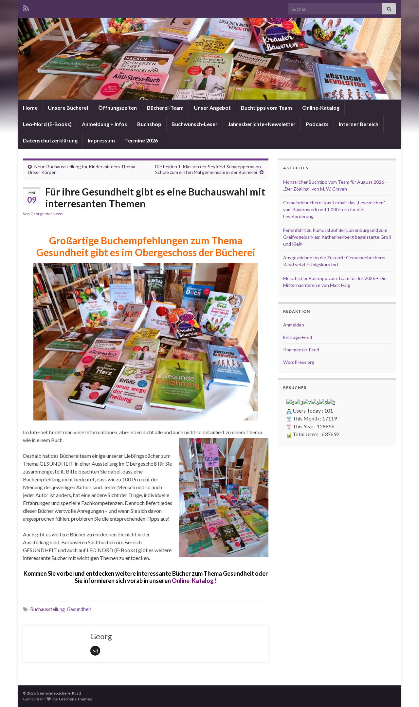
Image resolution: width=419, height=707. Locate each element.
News (58, 213)
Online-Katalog (320, 107)
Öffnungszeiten (117, 107)
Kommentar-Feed (301, 349)
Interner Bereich (358, 124)
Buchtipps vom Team (266, 107)
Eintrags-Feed (297, 337)
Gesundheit (79, 609)
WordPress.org (298, 362)
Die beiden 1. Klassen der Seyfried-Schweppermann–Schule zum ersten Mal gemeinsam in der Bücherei (209, 169)
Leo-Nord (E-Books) (47, 124)
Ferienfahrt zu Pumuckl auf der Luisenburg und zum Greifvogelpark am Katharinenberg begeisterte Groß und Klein (337, 237)
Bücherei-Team (165, 107)
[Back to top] (404, 692)
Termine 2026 (141, 140)
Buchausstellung (47, 609)
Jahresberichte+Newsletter (262, 124)
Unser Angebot (212, 107)
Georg (36, 213)
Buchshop (149, 124)
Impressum (101, 140)
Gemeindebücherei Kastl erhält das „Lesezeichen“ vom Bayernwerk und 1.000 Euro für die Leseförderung (334, 209)
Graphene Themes (75, 699)
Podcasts (317, 124)
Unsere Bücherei (68, 107)
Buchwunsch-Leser (195, 124)
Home (30, 107)
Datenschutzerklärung (50, 140)
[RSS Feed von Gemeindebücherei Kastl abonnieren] (26, 7)
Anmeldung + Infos (104, 124)
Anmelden (293, 324)
